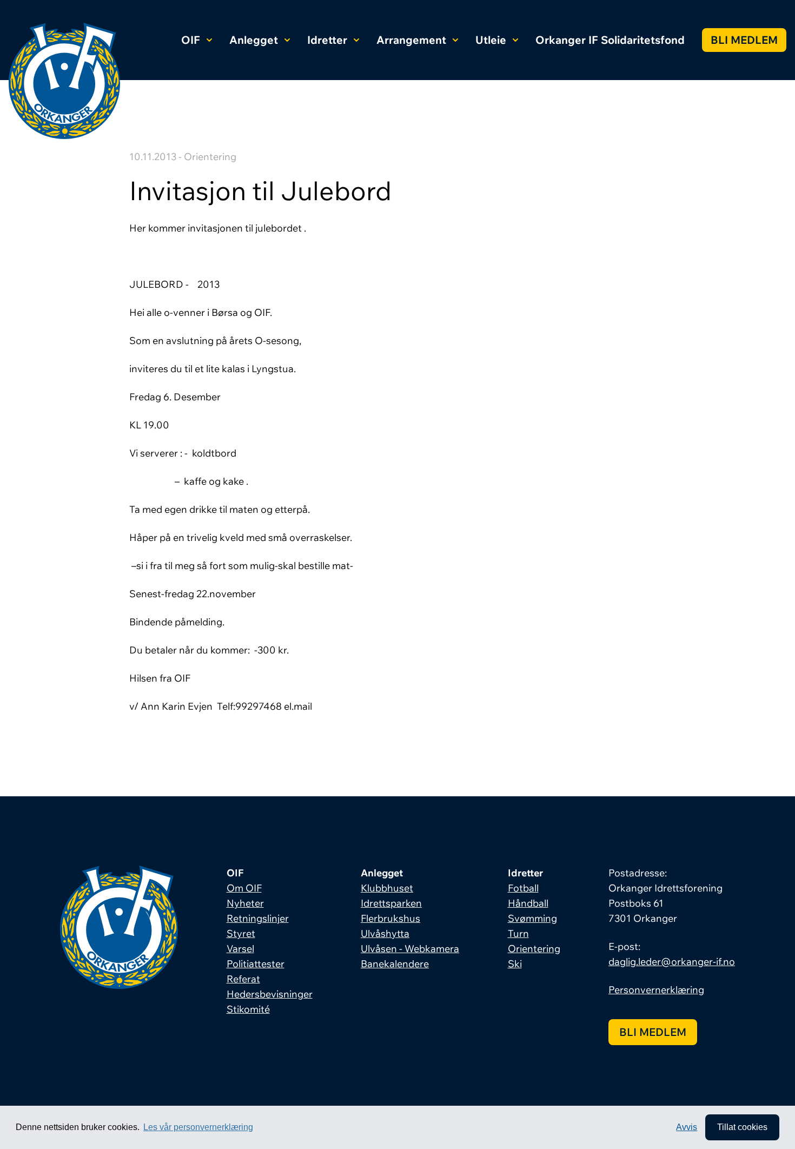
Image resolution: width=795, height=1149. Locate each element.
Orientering (534, 948)
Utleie (490, 40)
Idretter (327, 40)
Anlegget (253, 40)
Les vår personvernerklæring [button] (198, 1127)
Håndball (528, 903)
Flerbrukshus (390, 918)
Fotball (523, 888)
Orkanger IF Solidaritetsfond (610, 40)
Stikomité (248, 1009)
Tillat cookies (742, 1127)
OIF (190, 40)
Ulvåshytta (385, 933)
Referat (243, 979)
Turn (518, 933)
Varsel (240, 948)
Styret (241, 933)
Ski (515, 964)
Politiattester (255, 964)
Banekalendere (395, 964)
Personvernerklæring (656, 989)
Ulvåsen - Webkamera (410, 948)
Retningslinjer (258, 918)
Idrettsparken (391, 903)
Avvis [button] (686, 1127)
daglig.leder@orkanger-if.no (671, 961)
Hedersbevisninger (270, 994)
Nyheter (245, 903)
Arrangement (411, 40)
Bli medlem (744, 40)
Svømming (532, 918)
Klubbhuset (387, 888)
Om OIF (244, 888)
